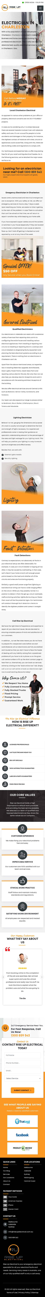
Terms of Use (12, 1292)
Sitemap (34, 1292)
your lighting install (32, 438)
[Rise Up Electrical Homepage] (11, 7)
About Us (6, 1181)
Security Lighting (11, 458)
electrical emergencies (34, 198)
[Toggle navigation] (40, 8)
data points (31, 337)
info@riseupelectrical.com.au (20, 1232)
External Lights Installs (13, 454)
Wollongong (29, 1177)
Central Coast (29, 1181)
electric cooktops (32, 347)
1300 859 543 (33, 172)
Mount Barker (17, 403)
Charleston (16, 35)
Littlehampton (27, 403)
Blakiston (11, 392)
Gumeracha (30, 392)
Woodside (14, 406)
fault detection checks (27, 603)
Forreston (5, 395)
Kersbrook (7, 403)
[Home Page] (13, 1252)
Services (6, 1174)
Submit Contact (21, 1090)
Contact (6, 1184)
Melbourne (28, 1167)
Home (5, 1167)
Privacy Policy (24, 1292)
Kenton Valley (20, 392)
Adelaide (27, 1171)
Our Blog (6, 1171)
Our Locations (8, 1177)
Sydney (27, 1174)
